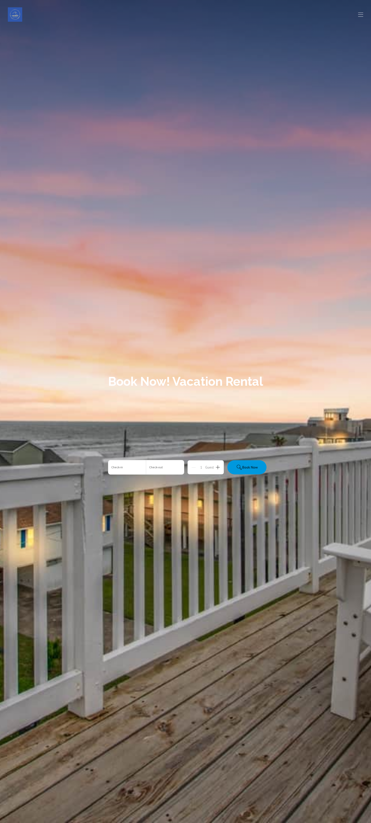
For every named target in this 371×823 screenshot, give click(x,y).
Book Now (250, 467)
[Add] (218, 467)
